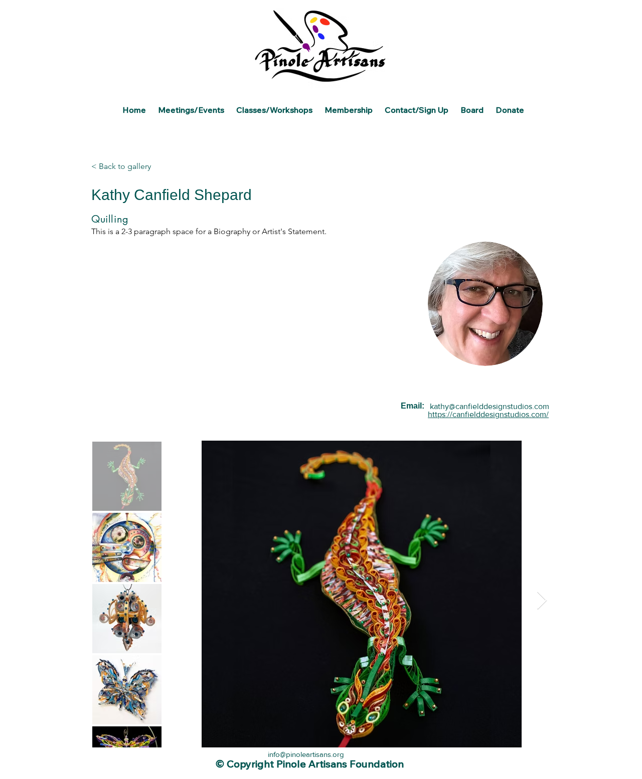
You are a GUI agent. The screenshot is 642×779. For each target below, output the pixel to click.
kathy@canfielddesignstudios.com (489, 406)
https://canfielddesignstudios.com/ (488, 414)
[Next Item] (542, 601)
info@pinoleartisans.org (306, 754)
